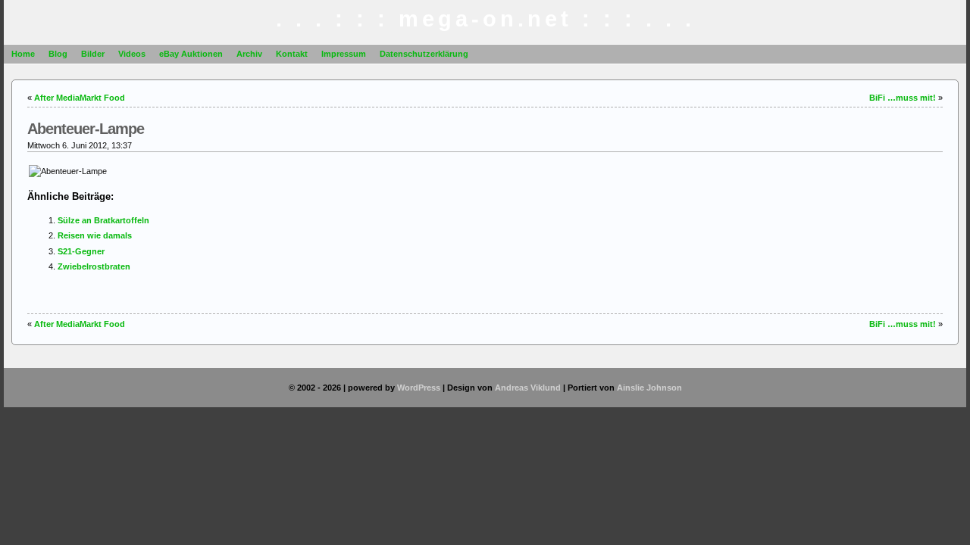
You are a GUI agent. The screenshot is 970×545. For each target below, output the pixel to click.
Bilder (93, 53)
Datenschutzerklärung (424, 53)
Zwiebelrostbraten (94, 266)
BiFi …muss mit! (902, 97)
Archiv (249, 53)
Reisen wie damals (95, 235)
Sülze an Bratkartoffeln (103, 220)
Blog (57, 53)
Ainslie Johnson (649, 387)
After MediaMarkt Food (79, 97)
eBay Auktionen (191, 53)
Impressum (343, 53)
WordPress (418, 387)
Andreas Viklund (528, 387)
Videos (132, 53)
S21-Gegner (81, 251)
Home (23, 53)
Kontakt (292, 53)
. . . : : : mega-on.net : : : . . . (485, 19)
